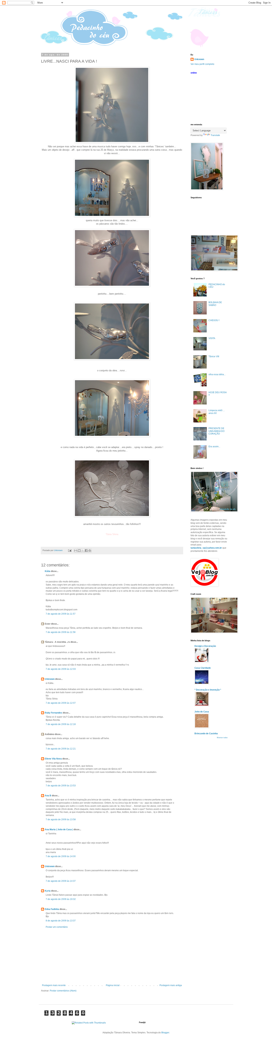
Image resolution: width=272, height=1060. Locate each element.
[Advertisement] (112, 956)
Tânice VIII (214, 356)
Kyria (48, 891)
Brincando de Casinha (206, 733)
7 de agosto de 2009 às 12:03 (61, 669)
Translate (215, 135)
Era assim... (214, 446)
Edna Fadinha (52, 909)
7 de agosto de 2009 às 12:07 (61, 703)
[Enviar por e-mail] (76, 550)
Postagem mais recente (54, 985)
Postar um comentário (57, 927)
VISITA (212, 338)
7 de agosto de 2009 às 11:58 (60, 632)
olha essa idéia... (217, 374)
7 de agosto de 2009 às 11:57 (60, 614)
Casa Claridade (202, 668)
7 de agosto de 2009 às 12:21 (61, 748)
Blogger (165, 1032)
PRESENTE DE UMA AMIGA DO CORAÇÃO (216, 431)
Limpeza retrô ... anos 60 (217, 411)
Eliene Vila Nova (53, 758)
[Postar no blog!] (79, 550)
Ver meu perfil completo (202, 64)
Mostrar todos (222, 738)
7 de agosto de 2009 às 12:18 (61, 724)
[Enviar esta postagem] (69, 550)
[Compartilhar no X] (83, 550)
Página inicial (113, 985)
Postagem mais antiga (170, 985)
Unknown (50, 679)
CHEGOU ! (214, 320)
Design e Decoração (205, 646)
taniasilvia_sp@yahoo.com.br (206, 548)
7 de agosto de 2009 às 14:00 (61, 856)
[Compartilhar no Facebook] (86, 550)
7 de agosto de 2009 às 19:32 (61, 899)
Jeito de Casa (201, 711)
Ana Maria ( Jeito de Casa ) (59, 829)
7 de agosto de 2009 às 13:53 (61, 785)
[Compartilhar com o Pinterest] (90, 550)
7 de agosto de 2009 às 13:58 (61, 819)
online (194, 73)
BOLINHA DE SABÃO (215, 303)
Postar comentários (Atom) (63, 990)
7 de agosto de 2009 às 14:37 (61, 881)
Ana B (48, 795)
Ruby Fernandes (53, 712)
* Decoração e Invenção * (207, 690)
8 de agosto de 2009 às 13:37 (61, 920)
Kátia (47, 571)
